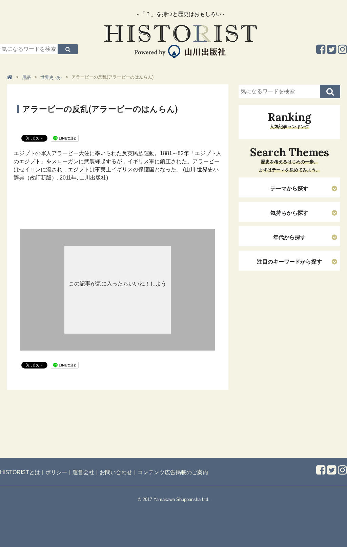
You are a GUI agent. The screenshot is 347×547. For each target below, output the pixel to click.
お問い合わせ (116, 472)
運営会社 (83, 472)
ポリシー (56, 472)
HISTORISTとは (20, 472)
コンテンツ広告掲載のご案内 (173, 472)
